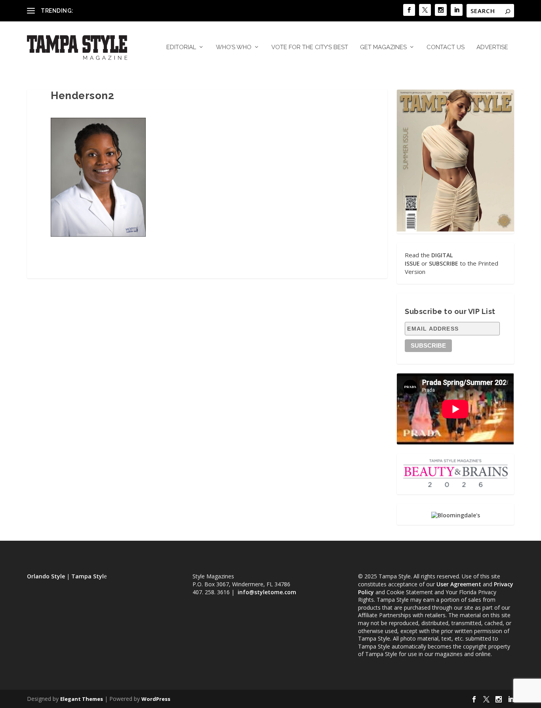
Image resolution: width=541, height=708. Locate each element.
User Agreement (458, 584)
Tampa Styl (87, 576)
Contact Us (446, 47)
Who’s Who (233, 47)
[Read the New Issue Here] (455, 229)
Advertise (492, 47)
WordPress (155, 698)
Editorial (181, 47)
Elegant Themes (81, 698)
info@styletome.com (267, 592)
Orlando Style (46, 576)
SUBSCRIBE (443, 263)
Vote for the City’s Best (309, 47)
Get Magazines (383, 47)
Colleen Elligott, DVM (103, 10)
